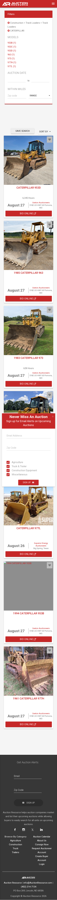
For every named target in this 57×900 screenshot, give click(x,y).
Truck (15, 848)
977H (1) (12, 62)
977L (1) (12, 66)
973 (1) (11, 58)
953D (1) (12, 50)
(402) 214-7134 (28, 886)
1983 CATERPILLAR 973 (28, 357)
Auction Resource (13, 882)
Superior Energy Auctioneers (41, 544)
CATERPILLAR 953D (28, 187)
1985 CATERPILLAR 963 (28, 272)
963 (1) (11, 54)
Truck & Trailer (12, 466)
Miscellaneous (12, 474)
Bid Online (27, 213)
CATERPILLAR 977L (28, 528)
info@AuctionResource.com (38, 882)
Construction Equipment (12, 470)
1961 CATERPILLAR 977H (28, 698)
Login (42, 864)
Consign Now (41, 844)
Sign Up (27, 482)
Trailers (15, 852)
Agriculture (12, 462)
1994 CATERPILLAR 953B (28, 613)
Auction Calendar (41, 836)
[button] (40, 95)
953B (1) (12, 42)
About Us (41, 840)
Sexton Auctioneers (41, 202)
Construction (15, 844)
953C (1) (12, 46)
